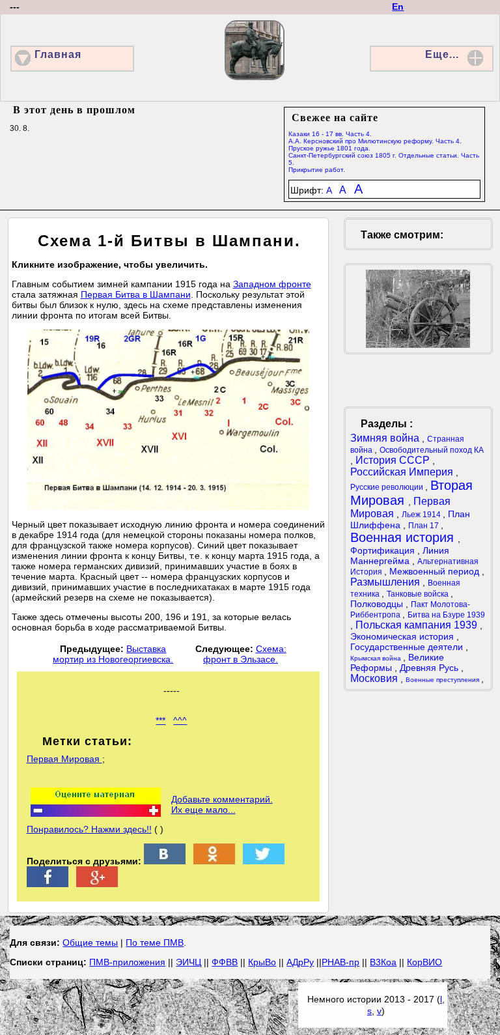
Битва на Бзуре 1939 (446, 614)
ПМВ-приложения (127, 962)
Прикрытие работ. (316, 169)
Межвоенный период (435, 571)
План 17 (424, 525)
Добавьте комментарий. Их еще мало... (222, 804)
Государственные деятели (407, 647)
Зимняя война (386, 438)
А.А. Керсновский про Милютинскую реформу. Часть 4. (375, 141)
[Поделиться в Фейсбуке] (47, 884)
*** (160, 720)
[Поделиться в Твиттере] (264, 861)
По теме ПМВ (155, 942)
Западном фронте (272, 284)
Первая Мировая (64, 759)
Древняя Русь (430, 667)
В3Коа (383, 962)
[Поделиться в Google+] (97, 884)
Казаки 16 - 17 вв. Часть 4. (330, 133)
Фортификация (383, 550)
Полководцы (378, 604)
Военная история (404, 537)
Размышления (386, 582)
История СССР (393, 460)
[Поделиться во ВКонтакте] (165, 861)
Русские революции (387, 487)
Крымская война (376, 658)
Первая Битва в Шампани (136, 294)
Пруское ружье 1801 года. (329, 148)
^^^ (180, 720)
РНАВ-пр (340, 962)
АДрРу (300, 962)
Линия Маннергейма (399, 555)
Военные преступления (443, 679)
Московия (375, 678)
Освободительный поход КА (432, 450)
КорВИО (424, 962)
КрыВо (262, 962)
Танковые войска (419, 594)
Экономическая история (403, 636)
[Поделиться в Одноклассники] (214, 861)
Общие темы (90, 942)
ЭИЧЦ (188, 962)
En (398, 6)
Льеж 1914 (422, 514)
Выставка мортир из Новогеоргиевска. (113, 654)
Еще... (442, 54)
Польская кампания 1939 (417, 625)
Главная (58, 54)
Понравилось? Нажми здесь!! (89, 829)
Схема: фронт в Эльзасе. (244, 654)
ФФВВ (225, 962)
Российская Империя (403, 471)
